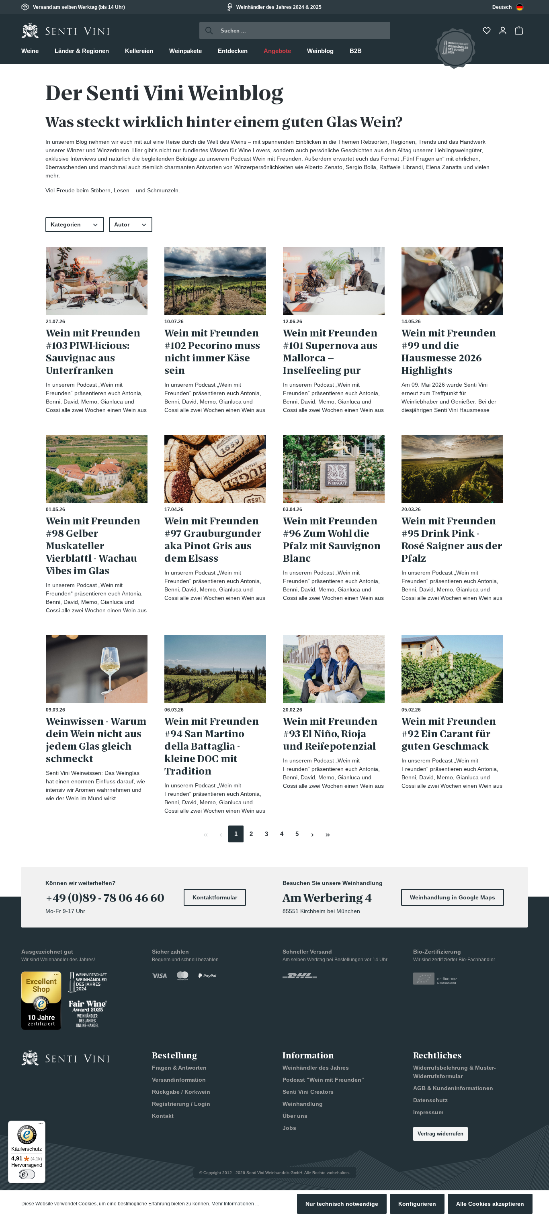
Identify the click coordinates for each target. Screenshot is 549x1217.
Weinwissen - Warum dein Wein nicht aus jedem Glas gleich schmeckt (96, 740)
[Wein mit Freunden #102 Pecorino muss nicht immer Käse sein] (215, 281)
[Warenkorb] (520, 30)
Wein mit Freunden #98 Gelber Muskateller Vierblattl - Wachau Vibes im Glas (93, 546)
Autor (121, 224)
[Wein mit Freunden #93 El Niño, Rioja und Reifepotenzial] (334, 669)
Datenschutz (430, 1100)
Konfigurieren (417, 1204)
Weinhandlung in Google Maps (452, 897)
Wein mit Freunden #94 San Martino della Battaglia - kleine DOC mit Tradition (211, 746)
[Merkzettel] (487, 30)
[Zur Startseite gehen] (65, 30)
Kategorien (66, 224)
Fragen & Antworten (179, 1067)
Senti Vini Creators (308, 1092)
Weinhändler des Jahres (316, 1067)
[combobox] (508, 7)
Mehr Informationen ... (235, 1204)
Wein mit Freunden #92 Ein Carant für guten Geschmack (449, 733)
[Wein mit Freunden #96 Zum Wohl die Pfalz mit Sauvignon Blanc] (334, 469)
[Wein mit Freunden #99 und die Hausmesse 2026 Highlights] (452, 281)
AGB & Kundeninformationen (453, 1088)
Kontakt (163, 1116)
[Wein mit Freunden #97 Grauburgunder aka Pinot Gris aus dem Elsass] (215, 469)
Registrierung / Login (181, 1104)
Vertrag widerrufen (440, 1134)
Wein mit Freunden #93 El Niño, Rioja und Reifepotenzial (330, 733)
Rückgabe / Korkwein (181, 1092)
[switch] (27, 1174)
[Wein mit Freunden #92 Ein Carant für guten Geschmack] (452, 669)
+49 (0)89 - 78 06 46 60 (104, 898)
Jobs (289, 1128)
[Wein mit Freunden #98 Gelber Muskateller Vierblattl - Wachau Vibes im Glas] (96, 469)
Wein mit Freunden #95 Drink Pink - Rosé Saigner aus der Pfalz (452, 540)
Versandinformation (179, 1079)
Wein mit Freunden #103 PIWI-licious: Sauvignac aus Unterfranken (93, 352)
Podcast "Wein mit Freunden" (323, 1079)
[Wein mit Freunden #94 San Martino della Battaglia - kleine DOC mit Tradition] (215, 669)
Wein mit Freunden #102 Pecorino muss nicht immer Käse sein (212, 352)
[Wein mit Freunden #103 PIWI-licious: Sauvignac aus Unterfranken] (96, 281)
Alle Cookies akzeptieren (490, 1204)
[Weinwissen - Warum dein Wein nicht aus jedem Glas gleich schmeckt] (96, 669)
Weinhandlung (303, 1104)
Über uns (295, 1116)
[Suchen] (207, 30)
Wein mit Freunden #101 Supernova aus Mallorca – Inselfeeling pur (330, 352)
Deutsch (502, 7)
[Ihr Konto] (504, 30)
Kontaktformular (215, 897)
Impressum (428, 1112)
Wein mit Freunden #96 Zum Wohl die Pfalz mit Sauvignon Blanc (332, 540)
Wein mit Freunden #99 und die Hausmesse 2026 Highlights (449, 352)
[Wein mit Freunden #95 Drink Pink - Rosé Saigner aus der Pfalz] (452, 469)
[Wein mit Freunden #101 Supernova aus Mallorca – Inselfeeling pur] (334, 281)
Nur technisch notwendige (341, 1204)
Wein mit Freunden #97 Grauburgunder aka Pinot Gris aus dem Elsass (213, 540)
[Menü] (40, 1125)
